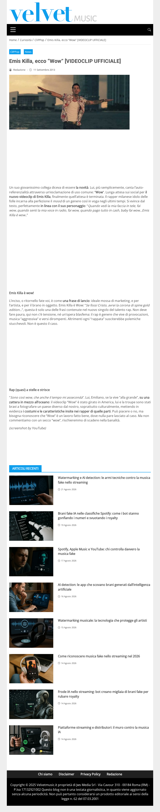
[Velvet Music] (53, 12)
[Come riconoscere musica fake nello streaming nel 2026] (31, 669)
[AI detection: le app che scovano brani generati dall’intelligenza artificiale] (31, 597)
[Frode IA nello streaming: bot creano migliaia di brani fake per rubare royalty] (31, 704)
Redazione (114, 774)
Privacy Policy (90, 774)
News (28, 52)
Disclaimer (66, 774)
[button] (149, 30)
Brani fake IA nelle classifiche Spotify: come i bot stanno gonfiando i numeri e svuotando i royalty (98, 515)
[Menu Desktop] (13, 29)
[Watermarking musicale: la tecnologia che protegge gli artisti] (31, 633)
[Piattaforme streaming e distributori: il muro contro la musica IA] (31, 740)
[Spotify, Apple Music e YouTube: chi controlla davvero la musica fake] (31, 561)
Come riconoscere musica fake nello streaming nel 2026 (99, 656)
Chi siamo (45, 774)
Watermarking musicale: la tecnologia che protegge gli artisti (102, 620)
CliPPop (14, 52)
